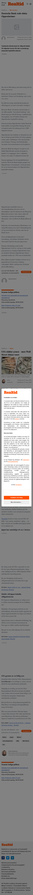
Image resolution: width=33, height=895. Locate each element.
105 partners (18, 484)
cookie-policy (26, 459)
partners (17, 419)
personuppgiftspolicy (13, 461)
